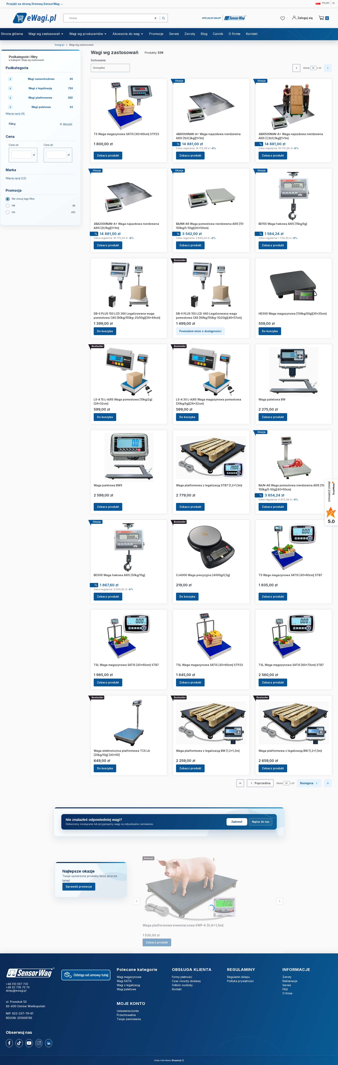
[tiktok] (19, 1043)
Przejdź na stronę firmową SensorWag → (34, 3)
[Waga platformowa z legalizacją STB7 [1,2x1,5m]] (211, 457)
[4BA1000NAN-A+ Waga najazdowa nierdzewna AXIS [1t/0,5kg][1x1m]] (211, 106)
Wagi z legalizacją (51, 88)
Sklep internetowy (167, 1060)
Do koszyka (105, 331)
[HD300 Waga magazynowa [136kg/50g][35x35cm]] (293, 285)
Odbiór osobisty (182, 985)
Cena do (48, 144)
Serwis (286, 985)
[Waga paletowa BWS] (128, 457)
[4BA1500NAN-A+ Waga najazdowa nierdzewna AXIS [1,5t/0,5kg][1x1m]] (293, 106)
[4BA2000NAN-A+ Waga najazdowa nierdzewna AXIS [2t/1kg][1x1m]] (128, 196)
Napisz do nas (260, 821)
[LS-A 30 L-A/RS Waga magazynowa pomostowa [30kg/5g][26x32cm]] (211, 371)
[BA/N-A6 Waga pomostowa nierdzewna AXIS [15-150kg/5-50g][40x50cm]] (293, 457)
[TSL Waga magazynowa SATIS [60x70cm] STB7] (293, 637)
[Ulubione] (283, 18)
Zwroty (286, 977)
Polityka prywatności (240, 981)
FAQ (285, 989)
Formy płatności (182, 977)
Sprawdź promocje (79, 886)
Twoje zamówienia (129, 1019)
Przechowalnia (126, 1015)
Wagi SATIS (124, 981)
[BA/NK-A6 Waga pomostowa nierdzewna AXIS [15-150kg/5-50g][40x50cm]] (211, 196)
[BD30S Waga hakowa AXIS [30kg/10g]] (128, 547)
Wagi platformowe (50, 97)
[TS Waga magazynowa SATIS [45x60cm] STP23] (128, 106)
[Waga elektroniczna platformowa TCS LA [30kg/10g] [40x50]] (128, 722)
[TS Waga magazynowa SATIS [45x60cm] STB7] (293, 547)
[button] (163, 18)
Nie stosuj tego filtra (23, 198)
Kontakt (177, 989)
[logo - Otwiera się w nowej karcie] (30, 972)
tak (13, 205)
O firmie (287, 993)
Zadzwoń (236, 821)
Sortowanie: (98, 60)
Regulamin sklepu (238, 977)
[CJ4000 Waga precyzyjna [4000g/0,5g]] (211, 547)
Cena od (13, 144)
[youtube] (29, 1043)
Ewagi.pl (59, 44)
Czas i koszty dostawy (186, 981)
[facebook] (9, 1043)
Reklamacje (289, 981)
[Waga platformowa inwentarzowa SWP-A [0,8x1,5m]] (191, 889)
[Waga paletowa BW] (293, 371)
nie (13, 212)
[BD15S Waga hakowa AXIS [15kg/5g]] (293, 196)
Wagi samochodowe (50, 78)
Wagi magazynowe (129, 977)
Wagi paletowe (52, 107)
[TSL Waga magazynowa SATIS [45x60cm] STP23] (211, 637)
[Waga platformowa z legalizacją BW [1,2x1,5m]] (294, 722)
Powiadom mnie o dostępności (200, 331)
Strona (306, 68)
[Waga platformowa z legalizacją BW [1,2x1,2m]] (211, 722)
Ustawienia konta (128, 1011)
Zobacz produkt (108, 155)
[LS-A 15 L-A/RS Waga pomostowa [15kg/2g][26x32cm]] (128, 371)
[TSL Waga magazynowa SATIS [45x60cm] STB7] (128, 637)
